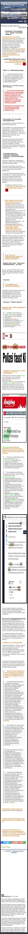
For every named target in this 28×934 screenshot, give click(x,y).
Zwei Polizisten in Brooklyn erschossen (12, 285)
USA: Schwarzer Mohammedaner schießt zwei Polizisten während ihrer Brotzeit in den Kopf (14, 257)
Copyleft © (8, 851)
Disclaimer (14, 852)
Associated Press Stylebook (13, 50)
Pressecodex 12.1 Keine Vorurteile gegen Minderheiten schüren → (15, 187)
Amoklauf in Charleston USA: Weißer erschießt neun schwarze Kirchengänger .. (14, 372)
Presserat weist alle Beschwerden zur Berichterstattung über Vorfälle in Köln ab (13, 820)
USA (15, 319)
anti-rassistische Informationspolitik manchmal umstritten (11, 55)
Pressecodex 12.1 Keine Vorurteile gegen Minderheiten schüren (15, 62)
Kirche (13, 323)
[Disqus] (14, 873)
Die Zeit (7, 720)
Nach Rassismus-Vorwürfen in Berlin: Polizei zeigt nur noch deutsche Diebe (14, 202)
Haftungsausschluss (18, 851)
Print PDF (6, 847)
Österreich (22, 49)
